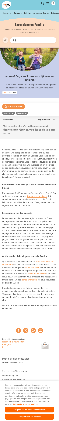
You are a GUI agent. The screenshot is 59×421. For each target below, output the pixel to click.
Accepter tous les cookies (29, 417)
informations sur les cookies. (25, 404)
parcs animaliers (29, 280)
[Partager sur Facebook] (18, 330)
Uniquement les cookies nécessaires (29, 410)
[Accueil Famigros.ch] (6, 5)
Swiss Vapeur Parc (37, 273)
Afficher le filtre (15, 106)
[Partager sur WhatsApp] (33, 330)
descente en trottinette (37, 196)
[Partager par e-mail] (40, 330)
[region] (29, 401)
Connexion (12, 93)
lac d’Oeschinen (32, 267)
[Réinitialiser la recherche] (52, 40)
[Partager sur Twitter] (25, 330)
